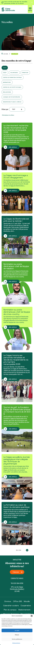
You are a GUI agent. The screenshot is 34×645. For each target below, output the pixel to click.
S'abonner (16, 572)
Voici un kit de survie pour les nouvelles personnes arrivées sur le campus (15, 2)
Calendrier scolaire (11, 605)
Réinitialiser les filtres (8, 115)
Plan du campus (10, 610)
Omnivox (7, 601)
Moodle (27, 601)
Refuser (17, 634)
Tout (4, 67)
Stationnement (24, 610)
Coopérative (26, 605)
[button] (31, 616)
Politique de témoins (16, 643)
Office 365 (17, 601)
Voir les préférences (17, 639)
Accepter (17, 630)
